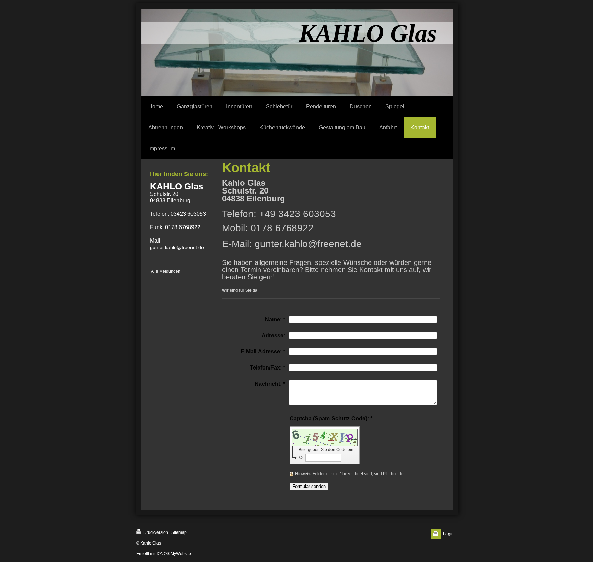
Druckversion (155, 532)
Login (448, 533)
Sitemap (179, 532)
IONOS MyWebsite (173, 553)
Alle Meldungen (166, 271)
